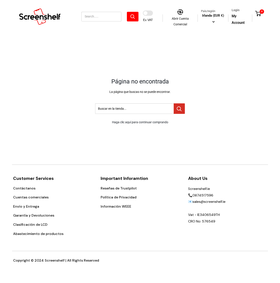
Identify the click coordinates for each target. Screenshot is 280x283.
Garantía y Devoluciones (33, 215)
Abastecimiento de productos (38, 233)
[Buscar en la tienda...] (179, 108)
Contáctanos (24, 188)
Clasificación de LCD (30, 224)
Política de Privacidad (118, 197)
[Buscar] (132, 16)
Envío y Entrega (26, 206)
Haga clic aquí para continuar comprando (140, 122)
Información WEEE (116, 206)
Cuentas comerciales (31, 197)
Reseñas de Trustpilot (119, 188)
